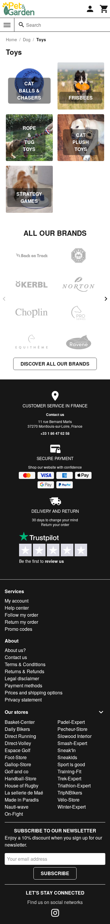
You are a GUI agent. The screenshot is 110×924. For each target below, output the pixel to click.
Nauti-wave (16, 806)
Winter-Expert (71, 806)
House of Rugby (21, 785)
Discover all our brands (55, 363)
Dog (27, 39)
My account (16, 600)
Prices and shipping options (33, 692)
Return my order (21, 621)
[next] (106, 299)
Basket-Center (20, 722)
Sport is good (71, 764)
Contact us (55, 414)
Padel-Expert (71, 722)
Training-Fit (69, 771)
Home (11, 39)
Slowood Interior (74, 736)
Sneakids (67, 757)
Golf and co (16, 771)
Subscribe (55, 873)
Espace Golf (17, 750)
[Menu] (7, 25)
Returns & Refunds (24, 671)
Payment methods (23, 685)
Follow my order (21, 614)
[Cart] (104, 9)
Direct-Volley (18, 743)
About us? (15, 650)
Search (33, 24)
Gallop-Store (18, 764)
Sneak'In (66, 750)
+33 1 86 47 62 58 (55, 433)
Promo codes (18, 629)
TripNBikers (69, 792)
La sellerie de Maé (24, 792)
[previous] (4, 299)
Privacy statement (23, 699)
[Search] (21, 24)
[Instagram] (55, 913)
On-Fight (14, 813)
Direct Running (20, 736)
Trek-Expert (69, 778)
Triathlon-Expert (74, 785)
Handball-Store (20, 778)
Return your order (55, 524)
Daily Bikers (17, 729)
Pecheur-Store (72, 729)
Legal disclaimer (22, 678)
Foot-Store (16, 757)
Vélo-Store (68, 799)
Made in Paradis (22, 799)
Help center (17, 607)
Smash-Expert (72, 743)
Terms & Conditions (25, 664)
